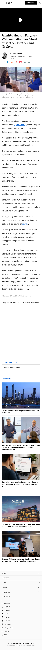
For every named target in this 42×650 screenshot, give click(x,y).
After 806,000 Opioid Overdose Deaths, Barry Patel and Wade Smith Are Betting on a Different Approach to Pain (21, 447)
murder (25, 224)
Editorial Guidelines (31, 302)
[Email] (24, 62)
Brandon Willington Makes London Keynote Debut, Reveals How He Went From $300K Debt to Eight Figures (21, 561)
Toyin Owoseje (17, 53)
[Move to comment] (29, 62)
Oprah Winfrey (20, 125)
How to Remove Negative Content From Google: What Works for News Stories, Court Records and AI (20, 484)
